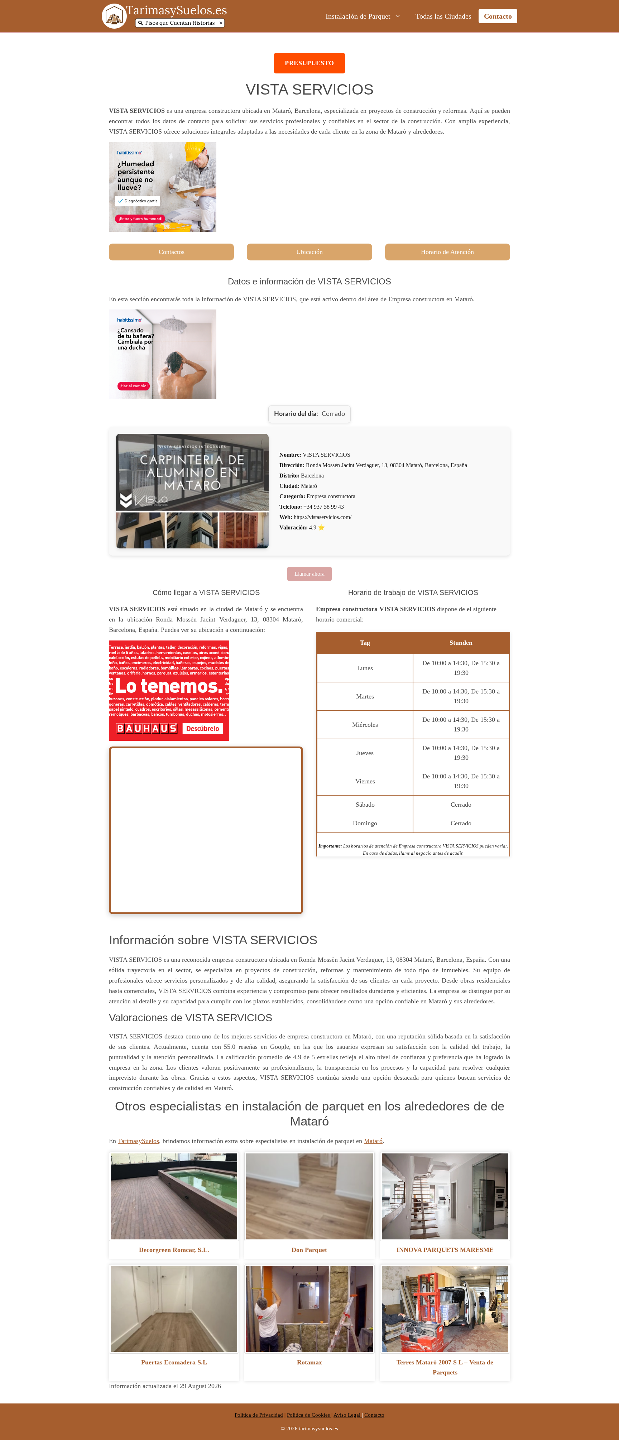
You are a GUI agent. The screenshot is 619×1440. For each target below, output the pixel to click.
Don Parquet (309, 1249)
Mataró (373, 1140)
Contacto (498, 16)
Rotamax (309, 1362)
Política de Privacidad (259, 1415)
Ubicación (309, 251)
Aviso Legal (348, 1415)
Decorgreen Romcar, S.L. (174, 1249)
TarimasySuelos (138, 1140)
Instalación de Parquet (358, 16)
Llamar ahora (309, 574)
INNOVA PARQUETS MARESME (445, 1249)
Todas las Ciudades (443, 16)
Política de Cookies (309, 1415)
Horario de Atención (447, 251)
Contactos (171, 251)
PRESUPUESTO (309, 63)
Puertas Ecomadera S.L (174, 1362)
